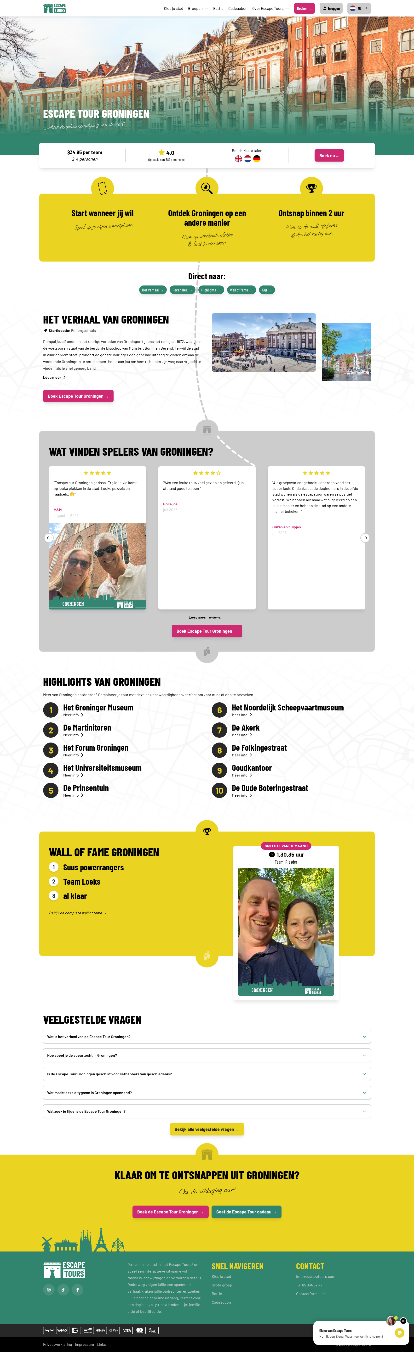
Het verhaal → (153, 289)
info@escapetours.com (315, 1276)
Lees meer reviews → (207, 617)
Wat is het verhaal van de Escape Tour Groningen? (89, 1036)
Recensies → (182, 289)
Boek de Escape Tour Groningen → (170, 1211)
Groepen (195, 8)
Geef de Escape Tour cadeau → (246, 1211)
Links (101, 1344)
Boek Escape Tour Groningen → (78, 396)
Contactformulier (310, 1293)
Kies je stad (173, 8)
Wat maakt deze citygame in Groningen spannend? (89, 1092)
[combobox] (359, 8)
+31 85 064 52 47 (309, 1285)
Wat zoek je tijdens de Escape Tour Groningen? (86, 1111)
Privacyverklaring (57, 1344)
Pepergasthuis (72, 330)
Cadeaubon (237, 8)
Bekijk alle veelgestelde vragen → (207, 1129)
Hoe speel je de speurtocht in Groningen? (82, 1055)
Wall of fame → (241, 289)
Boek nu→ (329, 155)
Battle (218, 8)
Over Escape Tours (268, 8)
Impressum (84, 1344)
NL (359, 8)
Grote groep (222, 1285)
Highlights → (211, 289)
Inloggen (333, 8)
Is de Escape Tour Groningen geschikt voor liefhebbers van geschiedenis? (109, 1074)
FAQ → (267, 289)
